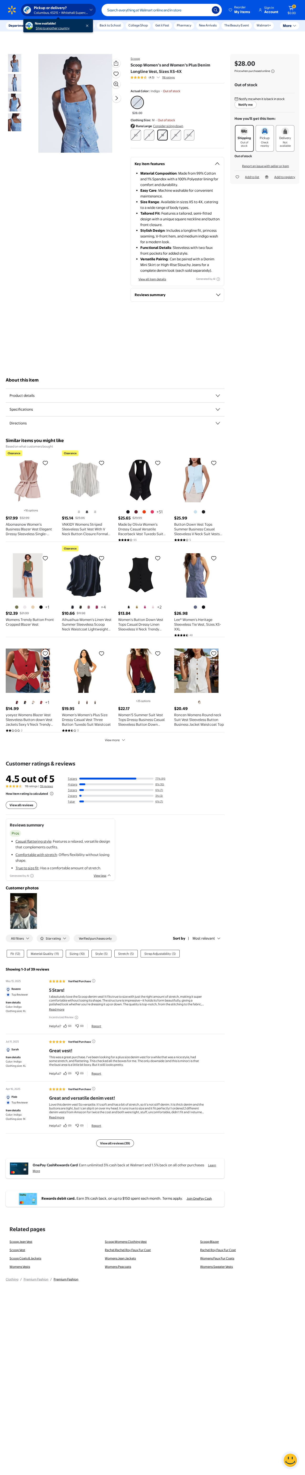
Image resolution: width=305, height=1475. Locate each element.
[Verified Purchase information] (94, 981)
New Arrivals (208, 25)
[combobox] (162, 10)
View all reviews (21, 805)
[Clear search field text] (204, 10)
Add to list (252, 177)
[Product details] (218, 395)
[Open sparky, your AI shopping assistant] (290, 1460)
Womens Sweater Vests (216, 1267)
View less (100, 875)
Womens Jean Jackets (120, 1258)
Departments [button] (18, 25)
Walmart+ (264, 25)
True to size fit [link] (27, 868)
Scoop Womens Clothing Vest (126, 1241)
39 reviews (46, 786)
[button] (240, 10)
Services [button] (47, 25)
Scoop (135, 58)
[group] (153, 77)
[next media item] (116, 98)
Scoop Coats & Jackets (25, 1258)
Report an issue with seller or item (265, 166)
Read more (56, 1009)
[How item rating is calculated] (52, 793)
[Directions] (218, 423)
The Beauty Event (236, 25)
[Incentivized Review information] (76, 1017)
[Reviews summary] (158, 77)
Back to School (110, 25)
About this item (22, 380)
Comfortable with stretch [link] (36, 854)
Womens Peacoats (118, 1267)
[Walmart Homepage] (12, 10)
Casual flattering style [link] (33, 841)
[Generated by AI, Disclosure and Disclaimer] (218, 279)
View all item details (152, 279)
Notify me (245, 104)
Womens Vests (20, 1267)
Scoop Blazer (209, 1241)
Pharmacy (184, 25)
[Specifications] (218, 409)
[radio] (137, 105)
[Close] (88, 26)
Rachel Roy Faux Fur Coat (218, 1250)
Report (96, 1026)
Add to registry (284, 177)
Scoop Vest (17, 1250)
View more (112, 740)
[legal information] (273, 71)
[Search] (215, 10)
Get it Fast (162, 25)
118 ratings (168, 77)
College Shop (138, 25)
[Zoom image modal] (116, 84)
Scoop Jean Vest (21, 1241)
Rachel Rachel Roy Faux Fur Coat (128, 1250)
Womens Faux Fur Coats (217, 1258)
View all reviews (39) (115, 1143)
